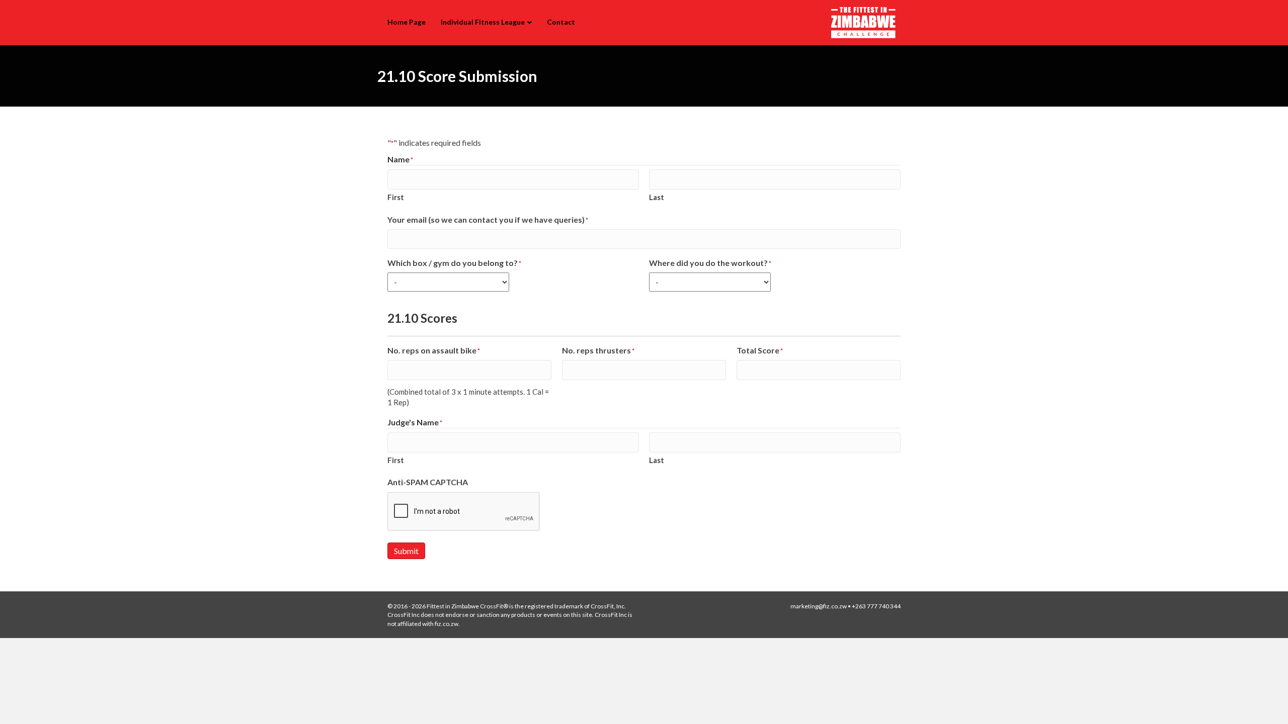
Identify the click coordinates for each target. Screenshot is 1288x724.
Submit (406, 551)
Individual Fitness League (483, 22)
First (395, 197)
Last (656, 197)
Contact (561, 22)
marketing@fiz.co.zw (818, 606)
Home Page (406, 22)
